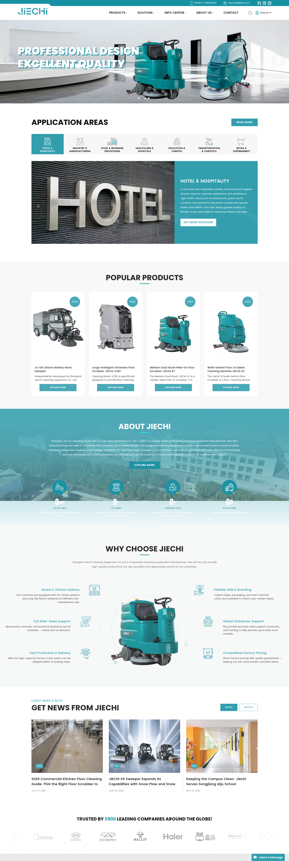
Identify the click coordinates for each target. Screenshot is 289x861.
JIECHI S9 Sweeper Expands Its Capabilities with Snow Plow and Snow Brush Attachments (142, 780)
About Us (203, 12)
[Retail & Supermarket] (241, 144)
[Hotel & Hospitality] (47, 144)
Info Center (174, 12)
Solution (144, 12)
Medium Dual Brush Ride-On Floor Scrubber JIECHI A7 (172, 368)
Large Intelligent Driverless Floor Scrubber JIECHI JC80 (113, 368)
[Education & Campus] (177, 144)
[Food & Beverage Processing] (112, 144)
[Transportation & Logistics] (209, 144)
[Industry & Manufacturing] (80, 144)
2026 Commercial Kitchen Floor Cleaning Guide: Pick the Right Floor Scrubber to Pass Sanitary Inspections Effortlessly (66, 780)
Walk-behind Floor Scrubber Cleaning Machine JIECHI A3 (226, 368)
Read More (244, 122)
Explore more (32, 80)
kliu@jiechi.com (242, 3)
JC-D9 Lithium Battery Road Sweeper (53, 368)
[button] (138, 98)
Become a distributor (70, 80)
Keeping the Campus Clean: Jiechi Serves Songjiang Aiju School (216, 780)
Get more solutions (198, 222)
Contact (231, 12)
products (117, 12)
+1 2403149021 (209, 3)
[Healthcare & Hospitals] (144, 144)
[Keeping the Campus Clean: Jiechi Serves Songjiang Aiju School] (222, 744)
